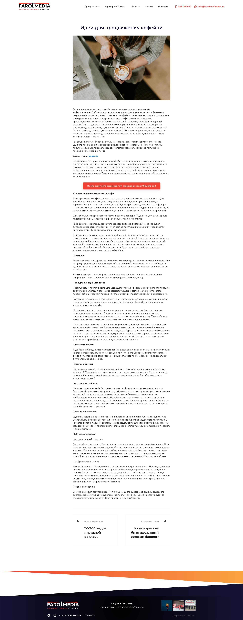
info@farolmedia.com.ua (70, 615)
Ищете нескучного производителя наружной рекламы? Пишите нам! (121, 186)
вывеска (93, 156)
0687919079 (89, 615)
